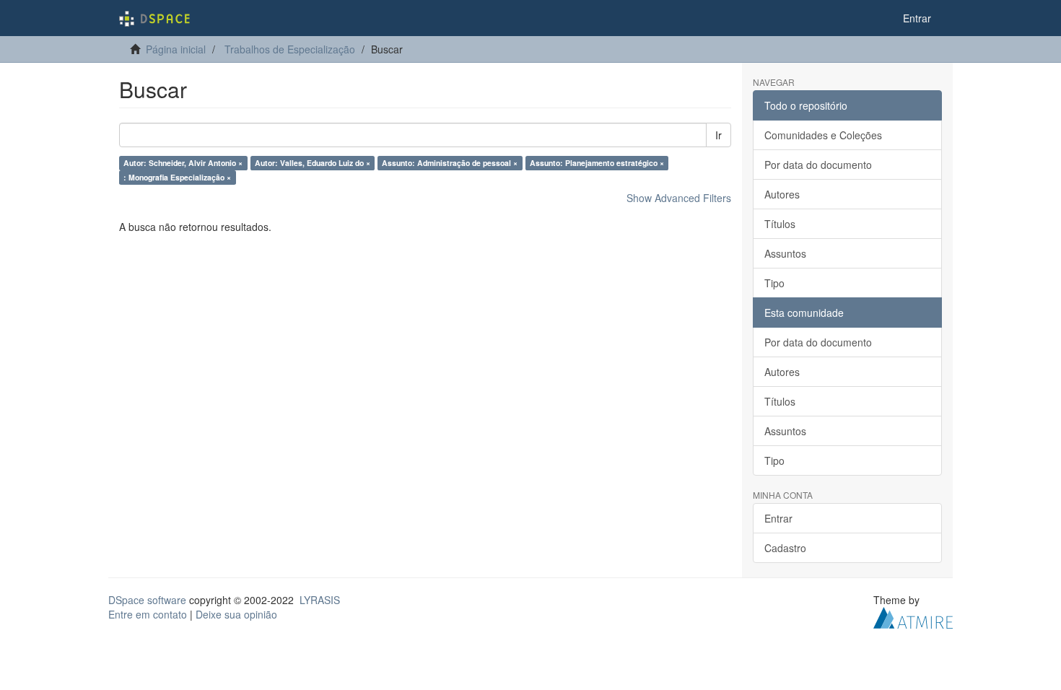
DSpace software (147, 600)
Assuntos (785, 253)
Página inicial (176, 49)
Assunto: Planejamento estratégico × (597, 162)
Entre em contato (147, 614)
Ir (718, 135)
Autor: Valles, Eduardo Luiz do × (312, 162)
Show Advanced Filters (678, 198)
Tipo (774, 283)
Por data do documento (818, 164)
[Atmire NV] (913, 616)
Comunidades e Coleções (823, 135)
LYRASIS (320, 600)
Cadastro (785, 548)
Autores (782, 194)
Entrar (778, 518)
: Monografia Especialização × (177, 177)
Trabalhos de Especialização (289, 49)
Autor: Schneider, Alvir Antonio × (183, 162)
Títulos (779, 224)
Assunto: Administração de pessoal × (450, 162)
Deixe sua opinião (236, 614)
